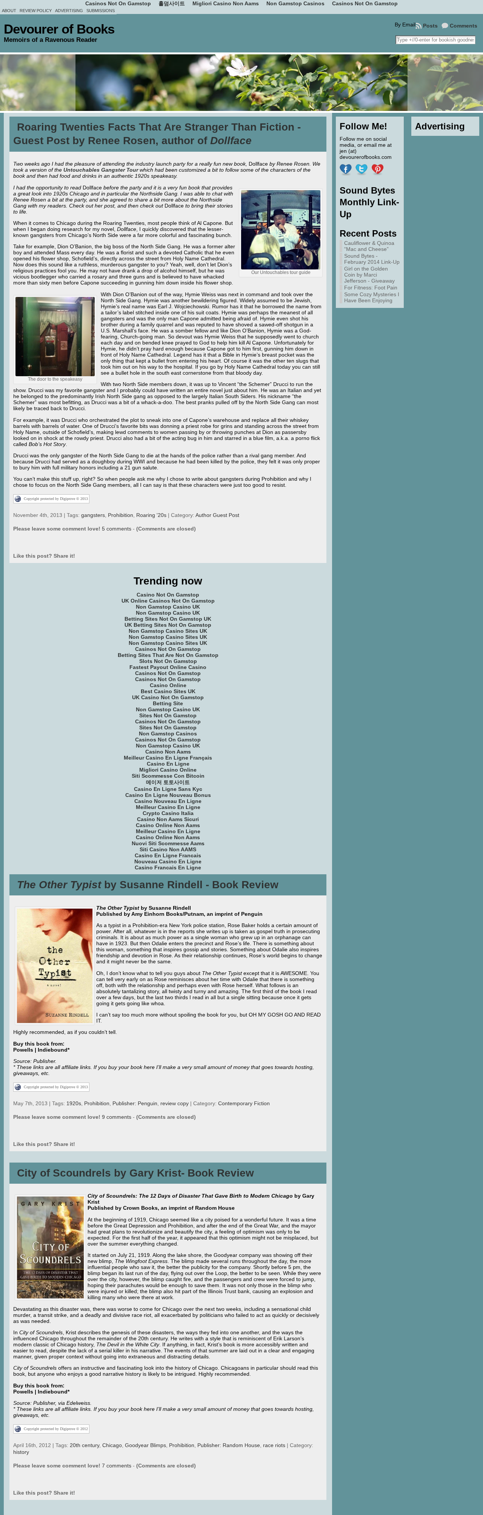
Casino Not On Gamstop (168, 595)
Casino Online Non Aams (168, 825)
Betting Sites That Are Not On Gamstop (168, 655)
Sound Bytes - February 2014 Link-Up (372, 259)
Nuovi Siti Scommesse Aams (168, 843)
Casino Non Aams (168, 752)
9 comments (116, 1117)
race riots (274, 1445)
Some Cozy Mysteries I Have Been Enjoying (371, 297)
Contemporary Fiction (244, 1103)
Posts (430, 26)
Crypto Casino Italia (168, 813)
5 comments (116, 529)
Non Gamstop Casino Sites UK (168, 631)
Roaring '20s (151, 515)
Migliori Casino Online (168, 770)
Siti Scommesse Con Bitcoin (168, 776)
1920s (73, 1103)
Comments (463, 26)
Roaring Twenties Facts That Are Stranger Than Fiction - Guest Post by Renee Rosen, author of (157, 133)
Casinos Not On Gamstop (168, 649)
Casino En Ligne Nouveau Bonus (168, 795)
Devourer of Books (59, 29)
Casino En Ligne (168, 764)
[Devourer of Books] (241, 82)
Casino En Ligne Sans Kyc (168, 789)
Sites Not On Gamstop (168, 715)
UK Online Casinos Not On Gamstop (168, 601)
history (21, 1452)
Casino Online (168, 685)
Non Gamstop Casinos (168, 734)
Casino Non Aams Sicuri (168, 819)
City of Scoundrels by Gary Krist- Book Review (135, 1173)
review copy (174, 1103)
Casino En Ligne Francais (168, 855)
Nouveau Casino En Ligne (168, 861)
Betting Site (168, 703)
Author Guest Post (217, 515)
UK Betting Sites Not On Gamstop (168, 625)
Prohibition (120, 515)
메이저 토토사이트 (168, 782)
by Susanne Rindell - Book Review (147, 885)
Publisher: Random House (228, 1445)
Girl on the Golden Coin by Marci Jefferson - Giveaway (369, 275)
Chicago (112, 1445)
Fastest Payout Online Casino (167, 667)
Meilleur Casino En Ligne (168, 807)
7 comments (116, 1466)
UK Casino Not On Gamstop (168, 697)
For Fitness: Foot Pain (370, 288)
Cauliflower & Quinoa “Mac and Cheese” (369, 246)
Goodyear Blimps (145, 1445)
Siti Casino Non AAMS (168, 849)
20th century (84, 1445)
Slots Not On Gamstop (168, 661)
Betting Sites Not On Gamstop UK (168, 619)
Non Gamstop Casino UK (168, 607)
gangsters (93, 515)
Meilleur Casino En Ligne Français (168, 758)
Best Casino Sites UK (168, 691)
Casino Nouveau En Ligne (168, 801)
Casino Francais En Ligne (168, 867)
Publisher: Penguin (134, 1103)
